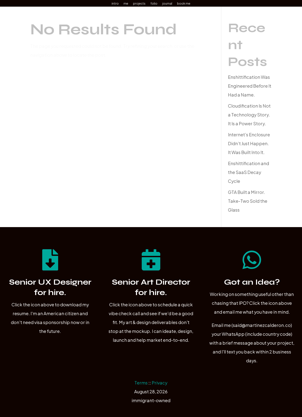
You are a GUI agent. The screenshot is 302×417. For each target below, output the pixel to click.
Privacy (159, 382)
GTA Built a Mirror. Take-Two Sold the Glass (247, 200)
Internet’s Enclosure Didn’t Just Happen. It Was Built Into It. (249, 143)
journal (167, 3)
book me (183, 3)
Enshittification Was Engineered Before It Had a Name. (249, 85)
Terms (141, 382)
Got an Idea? (252, 282)
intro (115, 3)
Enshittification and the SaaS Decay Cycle (248, 172)
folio (153, 3)
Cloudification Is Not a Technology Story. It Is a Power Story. (249, 114)
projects (139, 3)
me (126, 3)
